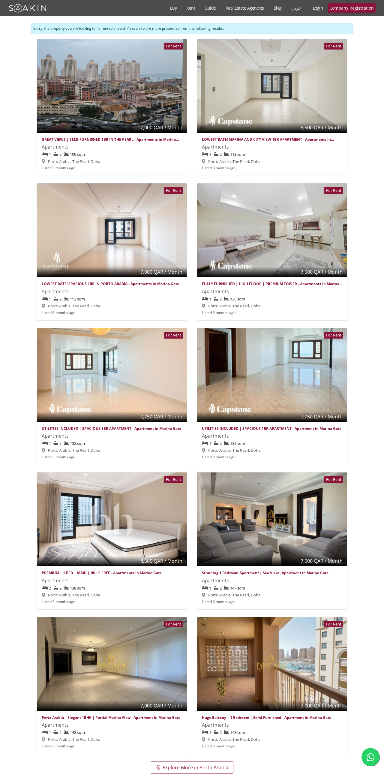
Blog (278, 8)
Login (318, 8)
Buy (173, 8)
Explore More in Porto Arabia (195, 767)
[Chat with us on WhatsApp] (371, 757)
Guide (210, 8)
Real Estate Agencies (245, 8)
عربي (296, 8)
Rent (190, 8)
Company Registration (351, 8)
